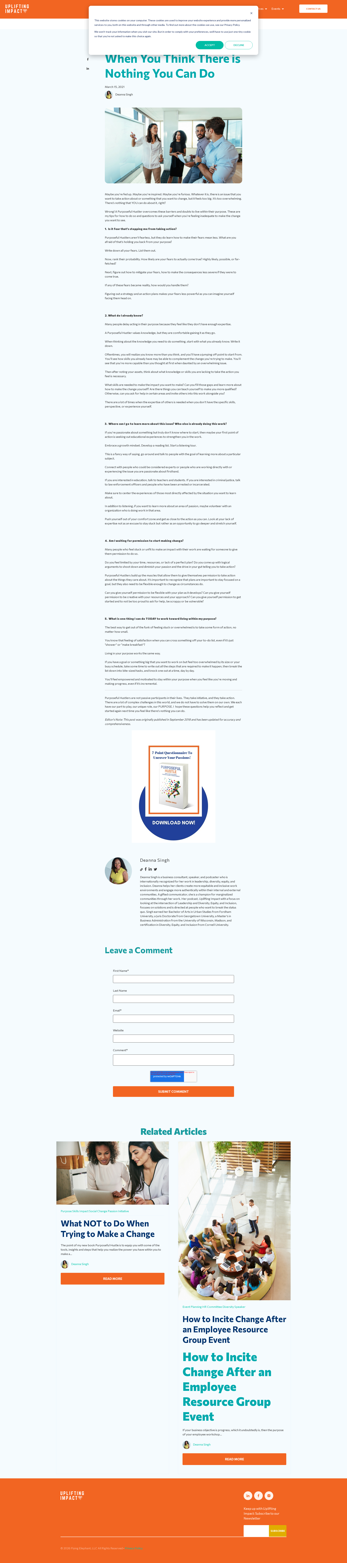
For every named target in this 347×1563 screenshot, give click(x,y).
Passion (112, 1211)
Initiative (123, 1211)
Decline (239, 45)
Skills (75, 1211)
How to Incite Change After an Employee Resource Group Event (234, 1329)
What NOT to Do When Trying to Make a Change (108, 1228)
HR (204, 1306)
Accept (210, 45)
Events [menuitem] (275, 8)
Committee (214, 1306)
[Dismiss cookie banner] (251, 13)
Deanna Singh (124, 94)
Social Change (98, 1211)
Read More (112, 1279)
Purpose (66, 1211)
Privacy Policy (134, 1548)
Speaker (239, 1306)
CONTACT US (313, 8)
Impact (84, 1211)
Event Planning (192, 1306)
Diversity (228, 1306)
